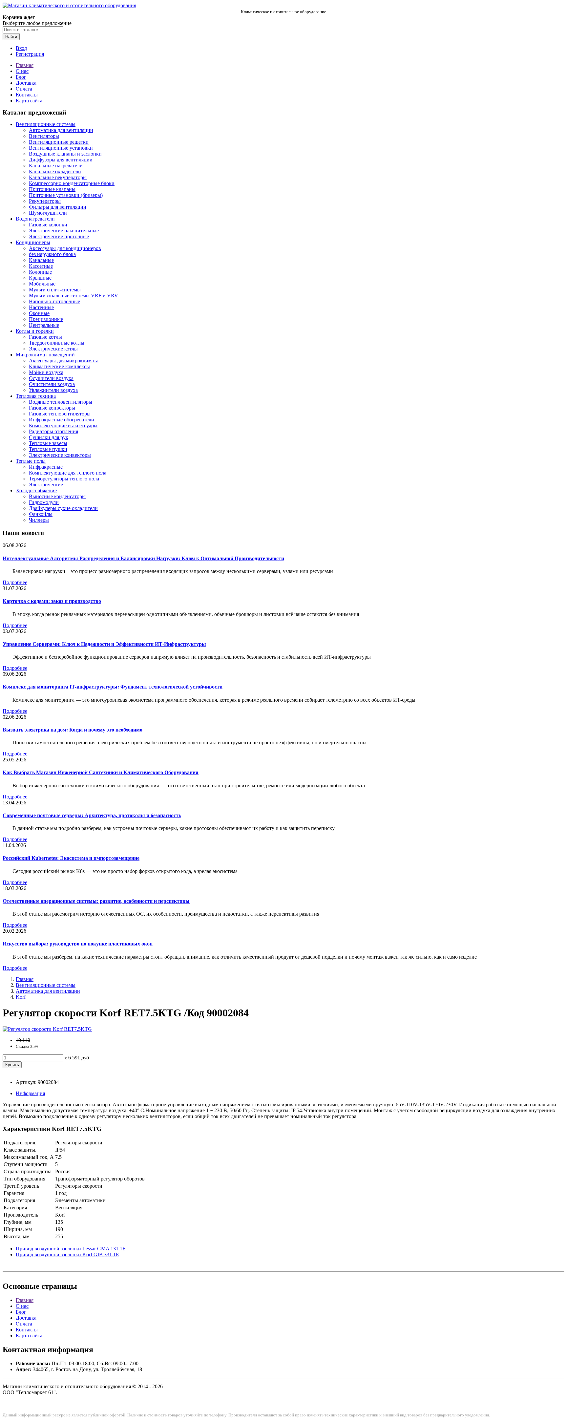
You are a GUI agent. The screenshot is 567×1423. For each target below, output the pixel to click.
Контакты (27, 94)
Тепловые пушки (48, 449)
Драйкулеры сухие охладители (63, 508)
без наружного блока (52, 254)
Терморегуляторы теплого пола (64, 478)
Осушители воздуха (51, 378)
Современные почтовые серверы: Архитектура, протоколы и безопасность (92, 815)
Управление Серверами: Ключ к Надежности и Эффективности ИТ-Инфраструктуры (104, 644)
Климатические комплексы (59, 366)
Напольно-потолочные (54, 301)
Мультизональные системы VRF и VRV (73, 295)
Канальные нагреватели (56, 165)
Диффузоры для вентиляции (61, 159)
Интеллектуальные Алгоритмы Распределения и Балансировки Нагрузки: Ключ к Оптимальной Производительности (143, 558)
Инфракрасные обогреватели (61, 419)
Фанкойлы (40, 514)
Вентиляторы (44, 136)
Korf (21, 997)
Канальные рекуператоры (58, 177)
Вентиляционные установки (61, 148)
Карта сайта (29, 100)
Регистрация (30, 54)
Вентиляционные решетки (59, 142)
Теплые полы (31, 461)
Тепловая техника (36, 396)
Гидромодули (44, 502)
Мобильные (42, 284)
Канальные (41, 260)
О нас (22, 71)
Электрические (46, 484)
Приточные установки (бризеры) (66, 195)
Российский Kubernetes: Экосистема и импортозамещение (71, 858)
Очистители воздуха (52, 384)
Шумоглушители (48, 213)
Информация (30, 1093)
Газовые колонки (48, 224)
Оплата (24, 89)
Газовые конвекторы (52, 408)
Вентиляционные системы (45, 124)
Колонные (40, 272)
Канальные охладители (55, 171)
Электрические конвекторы (60, 455)
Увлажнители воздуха (53, 390)
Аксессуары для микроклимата (63, 360)
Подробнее (15, 582)
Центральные (44, 325)
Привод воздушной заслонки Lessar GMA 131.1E (71, 1248)
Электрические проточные (59, 236)
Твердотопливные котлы (56, 343)
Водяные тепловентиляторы (60, 402)
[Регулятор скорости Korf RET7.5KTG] (47, 1029)
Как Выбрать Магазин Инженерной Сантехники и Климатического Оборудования (101, 772)
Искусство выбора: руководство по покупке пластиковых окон (78, 943)
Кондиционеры (33, 242)
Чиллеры (39, 520)
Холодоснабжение (36, 490)
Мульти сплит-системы (55, 289)
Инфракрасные (46, 467)
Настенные (41, 307)
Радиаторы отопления (53, 431)
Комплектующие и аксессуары (63, 425)
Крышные (40, 278)
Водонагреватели (35, 219)
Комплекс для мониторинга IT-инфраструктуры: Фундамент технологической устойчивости (112, 687)
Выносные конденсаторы (57, 496)
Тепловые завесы (48, 443)
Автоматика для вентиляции (61, 130)
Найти (11, 36)
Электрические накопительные (64, 230)
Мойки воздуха (46, 372)
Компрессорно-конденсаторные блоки (72, 183)
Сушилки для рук (48, 437)
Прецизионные (46, 319)
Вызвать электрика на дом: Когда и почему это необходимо (72, 730)
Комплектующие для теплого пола (67, 473)
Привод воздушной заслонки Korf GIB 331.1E (67, 1254)
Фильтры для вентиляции (57, 207)
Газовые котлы (45, 337)
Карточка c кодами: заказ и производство (52, 601)
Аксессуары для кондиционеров (65, 248)
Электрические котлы (53, 348)
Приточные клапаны (52, 189)
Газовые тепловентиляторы (60, 413)
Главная (24, 65)
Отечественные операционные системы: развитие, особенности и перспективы (96, 901)
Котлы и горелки (35, 331)
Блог (21, 77)
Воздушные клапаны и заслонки (65, 154)
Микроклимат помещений (45, 354)
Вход (21, 48)
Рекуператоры (45, 201)
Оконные (39, 313)
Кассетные (41, 266)
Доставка (26, 83)
